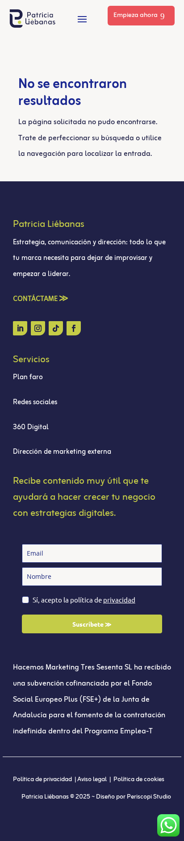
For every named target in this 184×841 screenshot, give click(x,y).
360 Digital (31, 427)
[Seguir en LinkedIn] (20, 328)
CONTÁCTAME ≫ (40, 299)
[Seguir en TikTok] (56, 328)
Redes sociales (35, 402)
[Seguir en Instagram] (38, 328)
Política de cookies (138, 779)
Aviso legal (92, 779)
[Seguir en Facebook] (74, 328)
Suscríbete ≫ (92, 624)
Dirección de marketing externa (62, 452)
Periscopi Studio (149, 797)
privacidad (119, 599)
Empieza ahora (135, 15)
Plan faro (28, 377)
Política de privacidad (43, 779)
